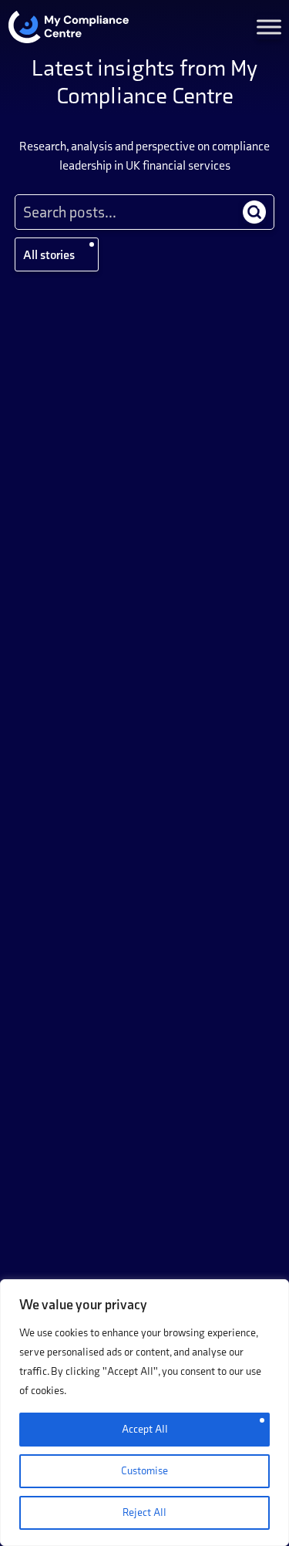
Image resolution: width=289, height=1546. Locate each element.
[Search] (254, 212)
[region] (144, 1412)
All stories (49, 255)
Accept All (145, 1429)
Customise (144, 1470)
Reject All (144, 1512)
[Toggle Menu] (269, 27)
